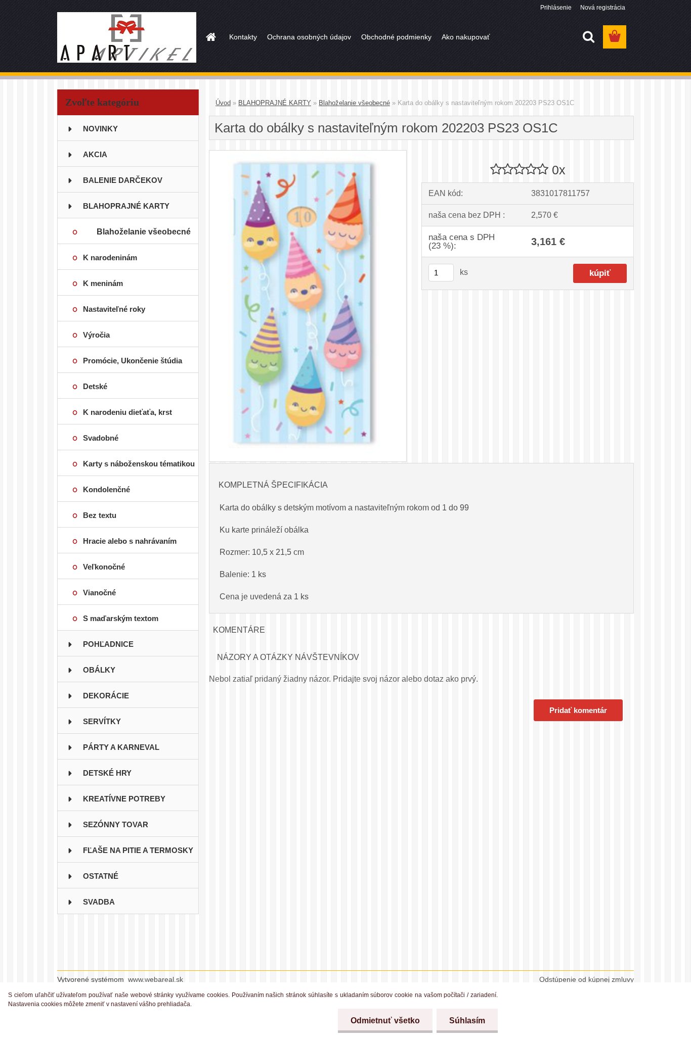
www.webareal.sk (155, 979)
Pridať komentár (578, 710)
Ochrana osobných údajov (309, 37)
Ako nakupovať (466, 37)
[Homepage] (210, 37)
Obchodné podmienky (396, 37)
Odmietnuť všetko (385, 1020)
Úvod (223, 103)
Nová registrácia (602, 7)
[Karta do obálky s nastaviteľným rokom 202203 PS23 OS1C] (307, 154)
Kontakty (243, 37)
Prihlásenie (556, 7)
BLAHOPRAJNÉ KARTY (274, 103)
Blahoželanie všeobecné (354, 103)
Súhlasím (467, 1020)
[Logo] (126, 37)
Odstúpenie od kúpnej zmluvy (586, 979)
